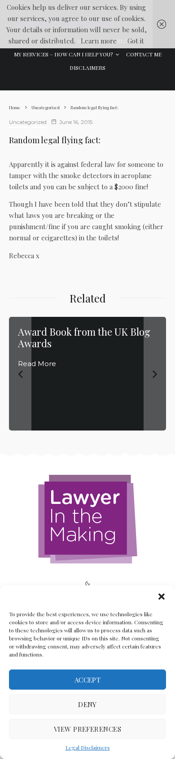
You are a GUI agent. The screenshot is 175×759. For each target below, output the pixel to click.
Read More (37, 363)
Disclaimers (87, 67)
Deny (87, 704)
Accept (87, 679)
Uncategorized (28, 122)
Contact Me (144, 54)
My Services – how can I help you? (63, 54)
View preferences (87, 729)
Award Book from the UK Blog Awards (84, 338)
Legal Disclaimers (88, 747)
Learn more (99, 40)
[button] (161, 596)
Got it (135, 40)
